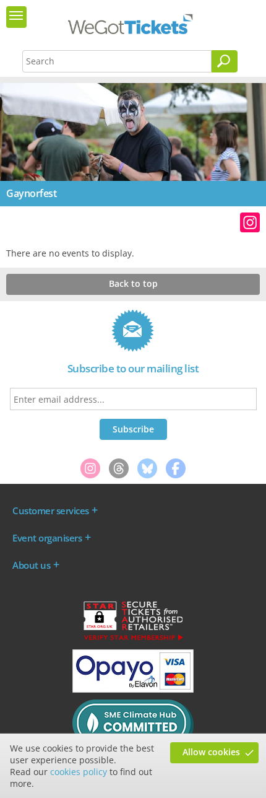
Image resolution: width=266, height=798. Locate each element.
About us (31, 565)
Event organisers (47, 538)
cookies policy (78, 772)
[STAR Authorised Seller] (133, 639)
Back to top (133, 283)
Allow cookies (211, 752)
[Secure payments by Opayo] (133, 689)
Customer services (50, 510)
